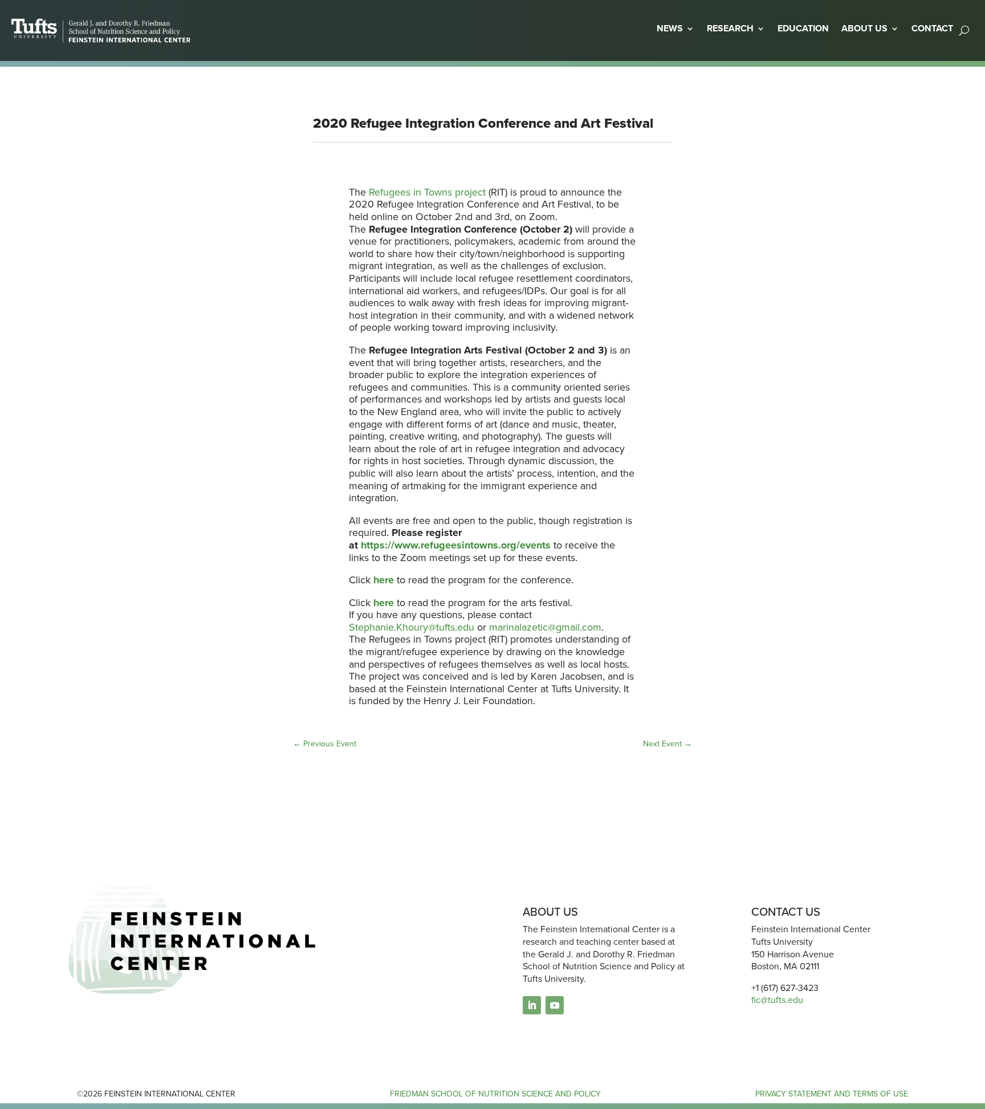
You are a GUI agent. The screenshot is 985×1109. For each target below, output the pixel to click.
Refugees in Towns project (427, 192)
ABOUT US (864, 28)
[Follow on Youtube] (555, 1005)
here (383, 602)
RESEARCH (730, 28)
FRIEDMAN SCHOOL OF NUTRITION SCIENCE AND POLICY (495, 1094)
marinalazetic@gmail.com (545, 627)
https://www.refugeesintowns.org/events (456, 545)
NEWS (670, 28)
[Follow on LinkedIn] (532, 1005)
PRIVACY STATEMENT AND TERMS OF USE (831, 1094)
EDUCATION (803, 28)
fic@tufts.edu (777, 999)
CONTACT (932, 28)
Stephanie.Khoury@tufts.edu (411, 627)
